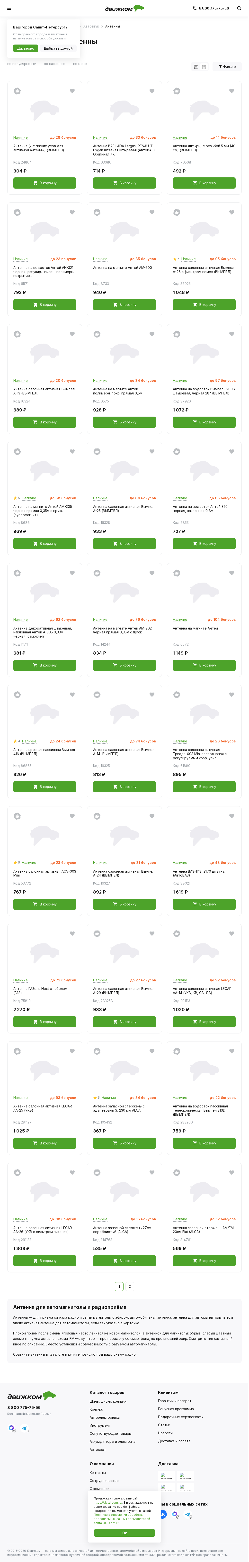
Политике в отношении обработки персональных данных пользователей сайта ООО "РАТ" (122, 1519)
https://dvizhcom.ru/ (108, 1502)
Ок (124, 1533)
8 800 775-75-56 (214, 8)
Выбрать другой (58, 48)
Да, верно (25, 48)
